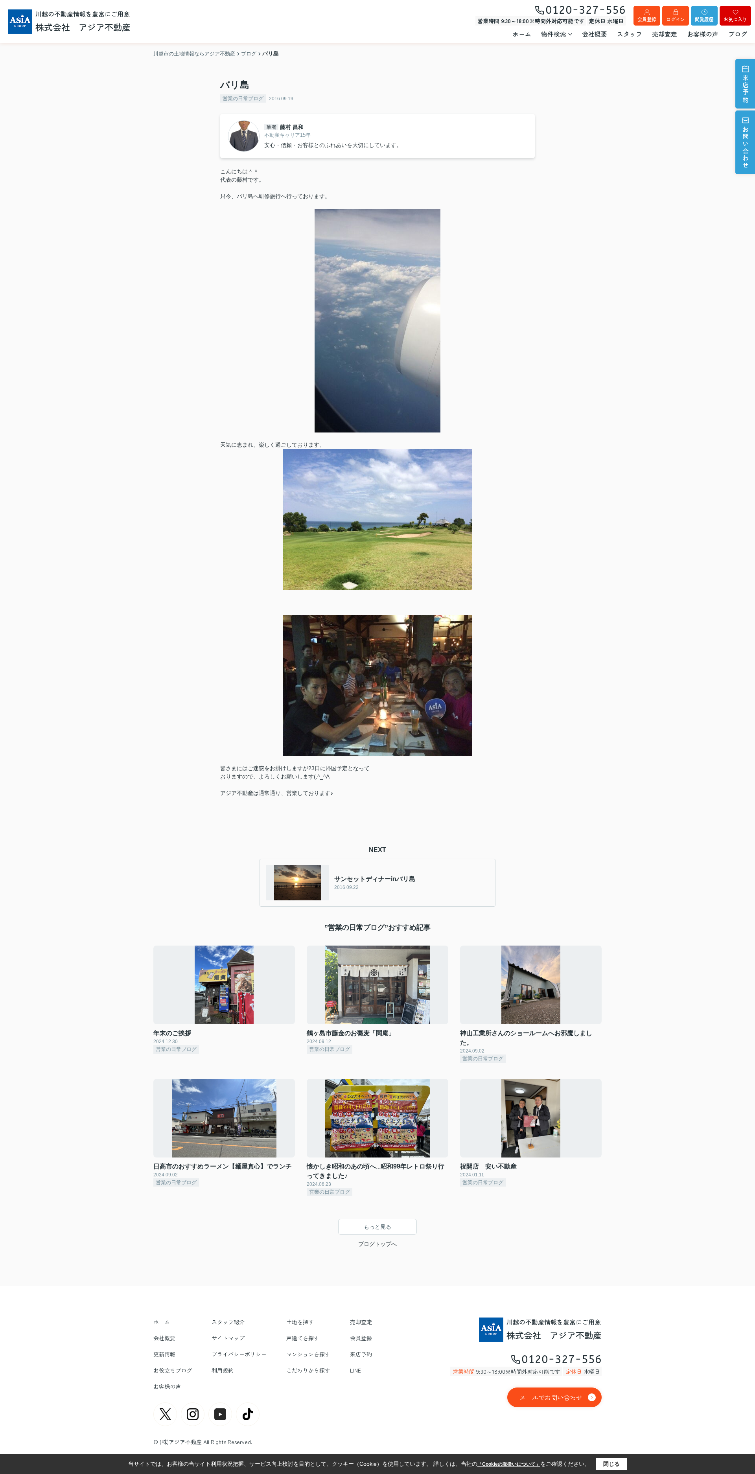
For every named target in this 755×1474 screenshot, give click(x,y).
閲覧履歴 (704, 19)
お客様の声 (702, 34)
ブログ (737, 34)
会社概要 (594, 34)
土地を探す (300, 1322)
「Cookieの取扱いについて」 (508, 1464)
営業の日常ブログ (243, 98)
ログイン (675, 19)
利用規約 (223, 1370)
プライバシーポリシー (239, 1354)
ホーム (521, 34)
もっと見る (377, 1227)
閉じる (611, 1464)
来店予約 (745, 89)
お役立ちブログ (172, 1370)
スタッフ (629, 34)
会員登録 (646, 19)
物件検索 (553, 34)
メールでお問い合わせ (550, 1397)
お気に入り (735, 19)
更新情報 (164, 1354)
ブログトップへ (377, 1244)
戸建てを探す (302, 1338)
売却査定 (664, 34)
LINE (355, 1370)
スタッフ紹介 (228, 1322)
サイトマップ (228, 1338)
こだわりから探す (308, 1370)
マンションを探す (308, 1354)
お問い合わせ (745, 147)
